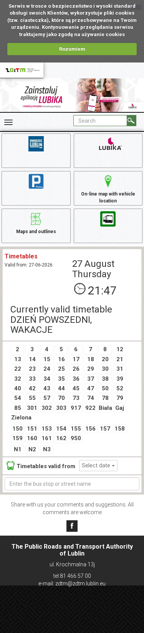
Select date (97, 465)
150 (17, 428)
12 (119, 349)
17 (76, 359)
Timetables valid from (46, 466)
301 (32, 407)
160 (32, 438)
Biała (105, 407)
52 (119, 388)
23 (32, 368)
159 (17, 438)
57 (46, 398)
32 (17, 378)
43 (46, 388)
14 (32, 359)
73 (76, 398)
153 (46, 428)
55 (32, 398)
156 (90, 428)
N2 (32, 449)
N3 (47, 449)
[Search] (131, 120)
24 (46, 368)
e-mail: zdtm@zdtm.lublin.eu (72, 583)
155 (76, 428)
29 (90, 368)
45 (76, 388)
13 (17, 359)
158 (119, 428)
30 (105, 368)
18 (90, 359)
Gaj (119, 407)
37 (90, 378)
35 (61, 378)
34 (46, 378)
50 (105, 388)
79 (119, 398)
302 (46, 407)
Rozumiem (72, 49)
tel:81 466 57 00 (72, 576)
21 (119, 359)
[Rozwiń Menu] (8, 122)
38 (105, 378)
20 (105, 359)
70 (61, 398)
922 (90, 407)
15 (46, 359)
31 (119, 368)
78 (105, 398)
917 (76, 407)
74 (90, 398)
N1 (18, 449)
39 (119, 378)
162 (61, 438)
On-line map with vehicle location (108, 197)
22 (17, 368)
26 (76, 368)
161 (46, 438)
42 (32, 388)
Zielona (17, 417)
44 (61, 388)
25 (61, 368)
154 (61, 428)
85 (17, 407)
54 (17, 398)
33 (32, 378)
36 (76, 378)
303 (61, 407)
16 (61, 359)
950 (76, 438)
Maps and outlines (36, 231)
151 (32, 428)
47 (90, 388)
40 (17, 388)
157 (105, 428)
